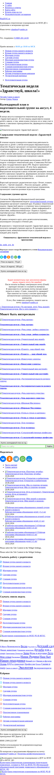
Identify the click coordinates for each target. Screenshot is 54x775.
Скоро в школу (13, 97)
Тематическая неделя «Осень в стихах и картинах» (23, 418)
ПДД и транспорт (15, 664)
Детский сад (45, 646)
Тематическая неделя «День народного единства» (22, 398)
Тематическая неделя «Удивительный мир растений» (24, 374)
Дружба (3, 97)
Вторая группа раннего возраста (19, 53)
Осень (3, 664)
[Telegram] (12, 257)
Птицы (38, 664)
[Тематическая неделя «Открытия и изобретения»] (27, 478)
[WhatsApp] (15, 257)
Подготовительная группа (16, 64)
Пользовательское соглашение (18, 14)
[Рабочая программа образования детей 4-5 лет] (21, 532)
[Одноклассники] (8, 257)
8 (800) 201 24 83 (21, 38)
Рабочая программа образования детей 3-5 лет (25, 540)
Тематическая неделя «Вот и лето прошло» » (19, 309)
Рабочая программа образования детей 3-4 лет (25, 526)
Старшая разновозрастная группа (19, 67)
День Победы (32, 646)
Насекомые (16, 657)
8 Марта (3, 647)
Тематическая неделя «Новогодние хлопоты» (20, 364)
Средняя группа (12, 58)
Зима (26, 653)
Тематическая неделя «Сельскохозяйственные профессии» (26, 437)
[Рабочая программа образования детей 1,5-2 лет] (29, 510)
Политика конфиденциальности (31, 754)
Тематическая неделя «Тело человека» (17, 428)
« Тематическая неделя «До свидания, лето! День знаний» (25, 307)
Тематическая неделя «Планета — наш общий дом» (23, 354)
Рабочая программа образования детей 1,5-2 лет (25, 512)
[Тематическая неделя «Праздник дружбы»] (24, 471)
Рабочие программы (13, 71)
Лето (50, 653)
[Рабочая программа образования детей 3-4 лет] (21, 525)
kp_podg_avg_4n (7, 245)
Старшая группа (12, 62)
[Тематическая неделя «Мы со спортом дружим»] (26, 485)
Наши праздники (12, 660)
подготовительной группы (41, 201)
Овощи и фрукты (43, 661)
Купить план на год (13, 12)
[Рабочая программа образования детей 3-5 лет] (21, 539)
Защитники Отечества (14, 653)
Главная (8, 3)
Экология (25, 667)
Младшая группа (12, 55)
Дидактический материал (16, 76)
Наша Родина (29, 656)
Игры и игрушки (38, 653)
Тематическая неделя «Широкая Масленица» (20, 408)
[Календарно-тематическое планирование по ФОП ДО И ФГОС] (27, 774)
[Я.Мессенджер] (1, 257)
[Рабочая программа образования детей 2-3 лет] (29, 519)
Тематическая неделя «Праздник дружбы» (23, 474)
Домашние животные (25, 650)
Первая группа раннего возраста (19, 51)
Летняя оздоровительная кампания (20, 73)
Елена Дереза (12, 99)
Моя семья (5, 656)
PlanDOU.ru (5, 19)
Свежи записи (11, 467)
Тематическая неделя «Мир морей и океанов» (24, 501)
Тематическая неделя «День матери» (16, 325)
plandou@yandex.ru (19, 29)
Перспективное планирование (18, 69)
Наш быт (45, 656)
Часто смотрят (11, 465)
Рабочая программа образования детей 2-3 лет (24, 521)
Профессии (30, 664)
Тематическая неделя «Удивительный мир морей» (23, 344)
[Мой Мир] (19, 257)
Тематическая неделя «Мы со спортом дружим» (25, 487)
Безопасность (13, 646)
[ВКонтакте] (5, 257)
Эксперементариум (42, 668)
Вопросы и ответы (13, 8)
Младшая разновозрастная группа (19, 60)
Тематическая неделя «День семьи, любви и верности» (24, 334)
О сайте (8, 5)
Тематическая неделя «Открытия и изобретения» (26, 480)
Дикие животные (8, 650)
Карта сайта (10, 10)
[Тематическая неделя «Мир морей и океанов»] (25, 499)
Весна (24, 646)
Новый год (31, 661)
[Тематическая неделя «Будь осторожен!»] (23, 492)
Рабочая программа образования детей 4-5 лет (25, 533)
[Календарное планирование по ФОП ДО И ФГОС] (22, 636)
